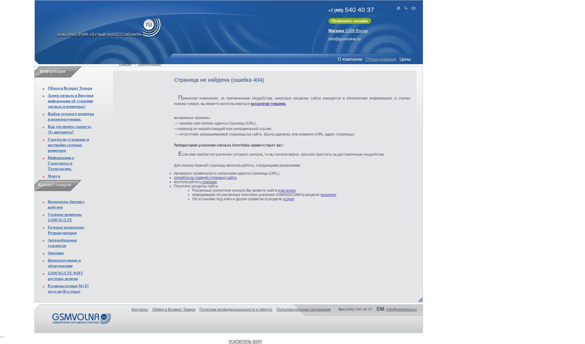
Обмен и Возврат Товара (70, 88)
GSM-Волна (347, 30)
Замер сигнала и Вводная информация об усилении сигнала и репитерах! (71, 101)
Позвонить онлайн (350, 21)
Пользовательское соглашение (304, 309)
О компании (350, 59)
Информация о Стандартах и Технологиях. (61, 163)
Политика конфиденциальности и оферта (236, 309)
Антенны (56, 253)
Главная (125, 64)
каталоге (288, 190)
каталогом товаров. (268, 104)
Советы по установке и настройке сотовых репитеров (68, 145)
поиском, (209, 182)
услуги (288, 199)
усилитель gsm (245, 341)
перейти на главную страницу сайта (205, 178)
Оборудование (380, 59)
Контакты (140, 309)
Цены (405, 59)
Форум (54, 176)
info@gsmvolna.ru (344, 39)
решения (328, 195)
